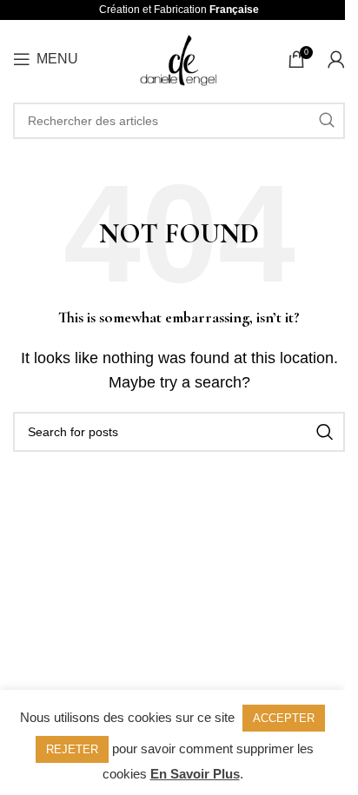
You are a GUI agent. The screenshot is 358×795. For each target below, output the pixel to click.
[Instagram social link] (177, 616)
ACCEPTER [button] (284, 718)
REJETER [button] (72, 749)
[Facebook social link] (154, 616)
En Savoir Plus (195, 773)
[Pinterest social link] (201, 616)
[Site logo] (179, 57)
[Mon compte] (336, 59)
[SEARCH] (326, 121)
